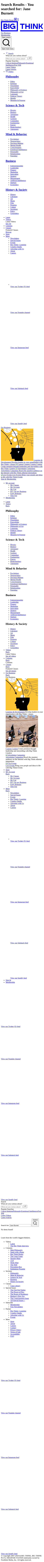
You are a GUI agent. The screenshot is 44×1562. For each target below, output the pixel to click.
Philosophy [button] (12, 510)
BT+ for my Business (18, 491)
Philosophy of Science (18, 90)
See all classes (11, 671)
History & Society (16, 189)
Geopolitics (14, 213)
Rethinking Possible (17, 1269)
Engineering (14, 123)
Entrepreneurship (16, 166)
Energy (13, 125)
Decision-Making (16, 143)
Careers (13, 253)
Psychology (14, 139)
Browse (8, 232)
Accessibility (15, 1334)
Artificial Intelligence (18, 181)
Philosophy (22, 63)
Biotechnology (15, 127)
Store (8, 234)
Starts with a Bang (17, 1252)
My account (10, 483)
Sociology (14, 209)
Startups (13, 183)
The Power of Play (17, 1292)
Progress (13, 205)
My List (13, 489)
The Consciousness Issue (19, 1298)
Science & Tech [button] (15, 539)
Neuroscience (15, 141)
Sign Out (13, 496)
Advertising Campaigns (15, 757)
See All (8, 224)
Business (11, 160)
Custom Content (12, 749)
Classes (8, 228)
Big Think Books (16, 1254)
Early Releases (15, 494)
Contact (13, 1328)
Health (12, 117)
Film (12, 203)
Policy (12, 211)
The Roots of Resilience (19, 1294)
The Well (13, 1265)
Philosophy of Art (16, 92)
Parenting (13, 156)
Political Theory (16, 96)
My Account (15, 487)
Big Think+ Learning (18, 245)
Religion (13, 84)
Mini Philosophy (16, 1250)
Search (10, 53)
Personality (14, 152)
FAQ (12, 1336)
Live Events (10, 766)
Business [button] (11, 595)
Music (12, 201)
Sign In (3, 479)
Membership (5, 35)
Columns (9, 226)
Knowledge (14, 88)
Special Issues (15, 240)
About (12, 251)
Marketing (14, 172)
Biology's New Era (17, 1296)
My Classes (14, 485)
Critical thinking (12, 63)
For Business (6, 33)
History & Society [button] (16, 623)
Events (12, 243)
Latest (8, 217)
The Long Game (16, 1256)
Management (15, 178)
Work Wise (14, 1263)
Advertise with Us (17, 249)
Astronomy (14, 129)
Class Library (15, 1286)
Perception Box (16, 1267)
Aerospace (14, 114)
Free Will (17, 65)
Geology (13, 119)
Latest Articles (11, 69)
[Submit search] (30, 58)
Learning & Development (15, 712)
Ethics (12, 81)
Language (14, 94)
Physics (13, 110)
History (13, 195)
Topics (10, 72)
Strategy (13, 176)
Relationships (15, 154)
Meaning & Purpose (17, 100)
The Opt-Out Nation (17, 1290)
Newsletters (14, 238)
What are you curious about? (16, 56)
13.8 (12, 1261)
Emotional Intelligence (18, 150)
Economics (14, 185)
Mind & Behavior (16, 134)
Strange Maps (15, 1258)
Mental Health (15, 145)
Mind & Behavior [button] (16, 568)
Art (11, 199)
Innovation (14, 174)
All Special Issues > (17, 1300)
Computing (14, 121)
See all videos (11, 656)
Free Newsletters (16, 1307)
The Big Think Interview (19, 1246)
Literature (13, 197)
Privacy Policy (15, 1330)
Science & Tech (15, 105)
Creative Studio (16, 247)
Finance (13, 170)
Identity (13, 98)
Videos (8, 219)
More (8, 236)
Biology (13, 112)
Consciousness (15, 148)
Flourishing (14, 86)
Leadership (14, 168)
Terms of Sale (15, 1332)
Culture (13, 207)
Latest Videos (11, 67)
